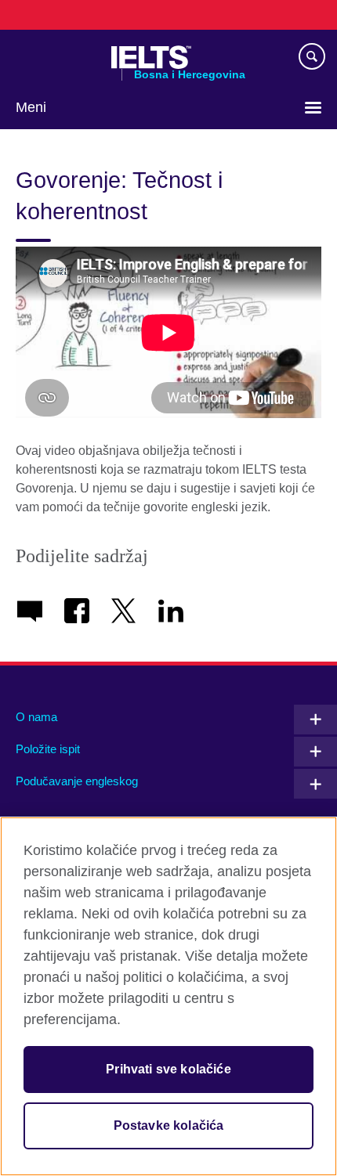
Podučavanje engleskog (77, 781)
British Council (56, 57)
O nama (36, 716)
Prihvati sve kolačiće (168, 1069)
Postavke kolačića (169, 1125)
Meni (31, 107)
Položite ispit (48, 749)
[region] (168, 996)
